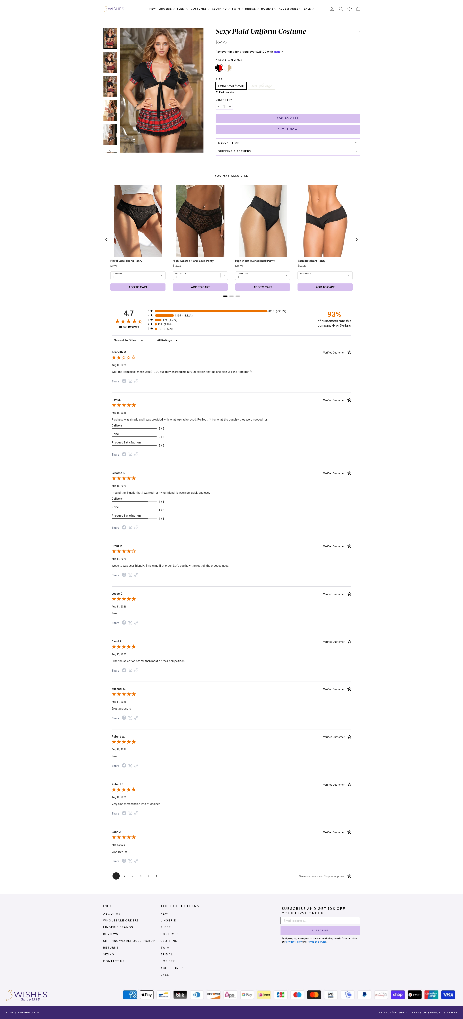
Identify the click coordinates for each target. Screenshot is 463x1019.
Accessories (289, 8)
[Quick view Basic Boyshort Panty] (325, 221)
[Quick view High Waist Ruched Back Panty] (263, 221)
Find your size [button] (226, 92)
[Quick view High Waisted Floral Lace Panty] (200, 221)
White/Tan (228, 67)
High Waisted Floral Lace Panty (193, 260)
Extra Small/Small (231, 86)
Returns (110, 947)
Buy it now (288, 129)
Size (219, 78)
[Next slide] (356, 239)
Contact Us (113, 961)
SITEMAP (450, 1012)
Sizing (108, 954)
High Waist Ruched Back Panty (255, 260)
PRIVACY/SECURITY (393, 1012)
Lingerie (165, 8)
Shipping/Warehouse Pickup (129, 941)
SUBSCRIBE (320, 930)
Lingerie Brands (118, 927)
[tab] (225, 296)
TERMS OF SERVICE (426, 1012)
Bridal (251, 8)
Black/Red (219, 67)
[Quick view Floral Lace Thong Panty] (138, 221)
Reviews (110, 934)
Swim (236, 8)
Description (229, 142)
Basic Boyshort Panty (311, 260)
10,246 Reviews (128, 327)
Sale (308, 8)
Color (229, 60)
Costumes (199, 8)
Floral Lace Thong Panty (126, 260)
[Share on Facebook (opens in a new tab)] (124, 381)
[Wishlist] (349, 9)
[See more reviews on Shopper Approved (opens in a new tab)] (136, 381)
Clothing (220, 8)
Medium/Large (261, 86)
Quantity (224, 100)
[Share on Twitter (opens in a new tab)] (130, 381)
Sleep (181, 8)
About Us (111, 913)
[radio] (231, 311)
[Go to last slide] (106, 239)
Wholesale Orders (121, 920)
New (152, 8)
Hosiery (267, 8)
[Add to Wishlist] (358, 31)
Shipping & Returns (234, 151)
